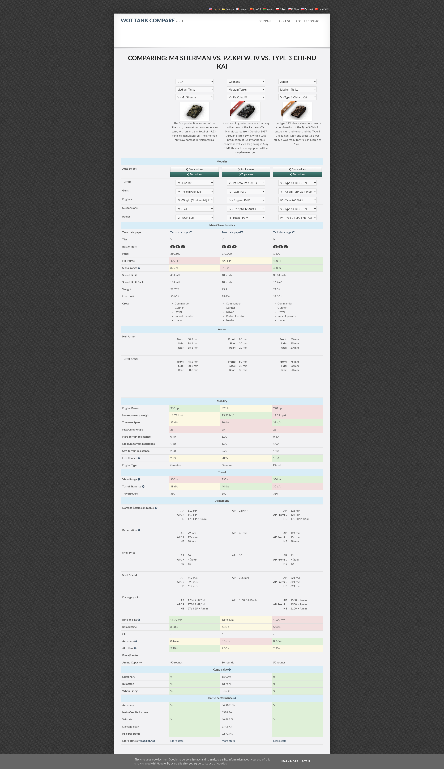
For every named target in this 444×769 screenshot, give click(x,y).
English (216, 9)
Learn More (289, 761)
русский (308, 9)
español (257, 9)
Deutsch (229, 9)
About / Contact (308, 21)
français (243, 9)
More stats (176, 740)
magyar (270, 9)
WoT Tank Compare (153, 20)
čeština (295, 9)
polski (282, 9)
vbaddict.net (147, 740)
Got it (305, 761)
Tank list (283, 21)
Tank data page (179, 232)
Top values (195, 174)
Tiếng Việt (323, 9)
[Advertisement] (222, 37)
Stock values (195, 169)
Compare (265, 21)
